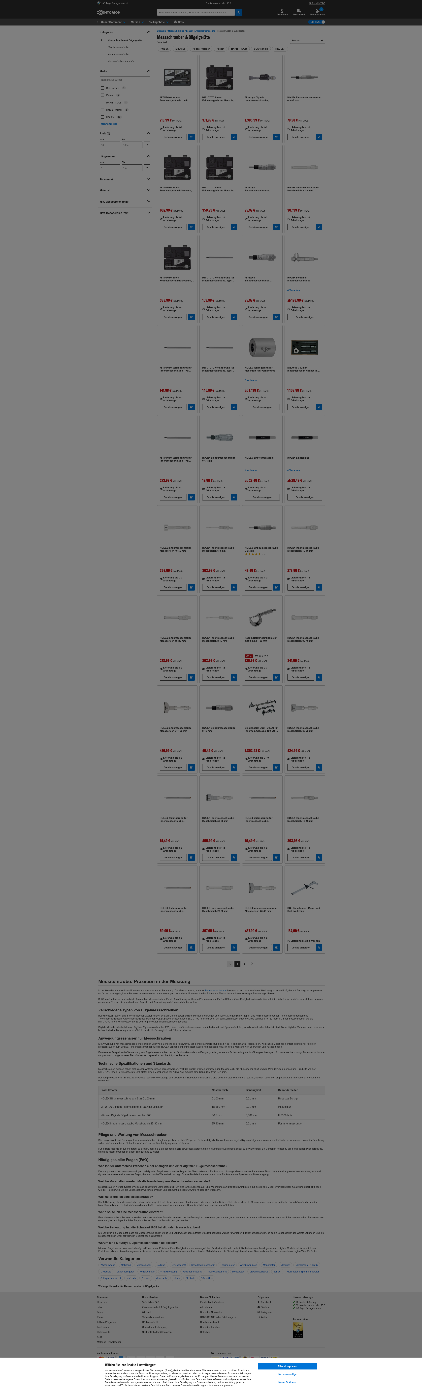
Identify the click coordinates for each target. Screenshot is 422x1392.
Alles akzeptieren (287, 1366)
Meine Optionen (287, 1382)
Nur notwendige (287, 1374)
